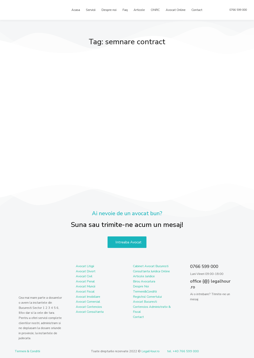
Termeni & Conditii (27, 351)
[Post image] (53, 87)
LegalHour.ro (150, 351)
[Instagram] (227, 309)
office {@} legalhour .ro (210, 284)
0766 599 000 (238, 10)
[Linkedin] (206, 309)
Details (31, 165)
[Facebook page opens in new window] (218, 10)
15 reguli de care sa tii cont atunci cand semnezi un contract (52, 123)
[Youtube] (216, 309)
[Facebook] (195, 309)
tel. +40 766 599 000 (183, 351)
